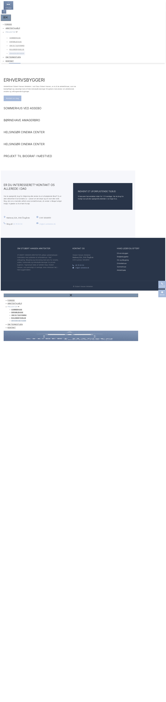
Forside (8, 24)
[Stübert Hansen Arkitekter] (4, 13)
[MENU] (6, 17)
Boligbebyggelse (16, 49)
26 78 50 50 (17, 224)
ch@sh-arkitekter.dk (47, 224)
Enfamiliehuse (15, 42)
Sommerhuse (15, 38)
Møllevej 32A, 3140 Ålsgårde (18, 218)
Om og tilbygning (16, 46)
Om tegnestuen (13, 57)
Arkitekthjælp (13, 28)
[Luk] (71, 295)
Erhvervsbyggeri (16, 53)
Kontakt (10, 61)
